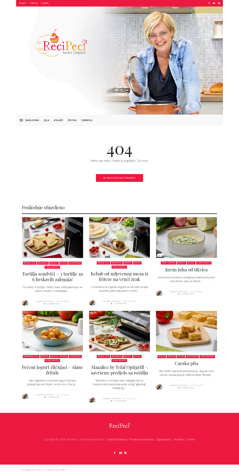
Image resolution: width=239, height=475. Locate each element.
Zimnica (86, 120)
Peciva (72, 120)
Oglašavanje (163, 439)
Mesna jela (29, 263)
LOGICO (39, 469)
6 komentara (187, 294)
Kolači (58, 120)
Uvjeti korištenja (116, 439)
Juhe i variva (168, 263)
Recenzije (43, 263)
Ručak (63, 263)
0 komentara (53, 304)
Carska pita (186, 363)
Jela (46, 120)
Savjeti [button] (23, 3)
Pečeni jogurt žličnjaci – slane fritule (52, 370)
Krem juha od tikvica (186, 269)
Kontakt (179, 439)
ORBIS (62, 469)
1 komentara (53, 397)
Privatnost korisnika (141, 439)
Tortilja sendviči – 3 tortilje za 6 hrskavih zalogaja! (52, 276)
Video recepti (52, 267)
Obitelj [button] (34, 3)
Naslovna (32, 120)
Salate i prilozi (59, 356)
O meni (45, 3)
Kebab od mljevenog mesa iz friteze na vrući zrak (119, 276)
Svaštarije (75, 263)
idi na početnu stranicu (119, 178)
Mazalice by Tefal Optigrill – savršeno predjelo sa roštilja (119, 370)
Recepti (54, 263)
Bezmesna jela (31, 356)
